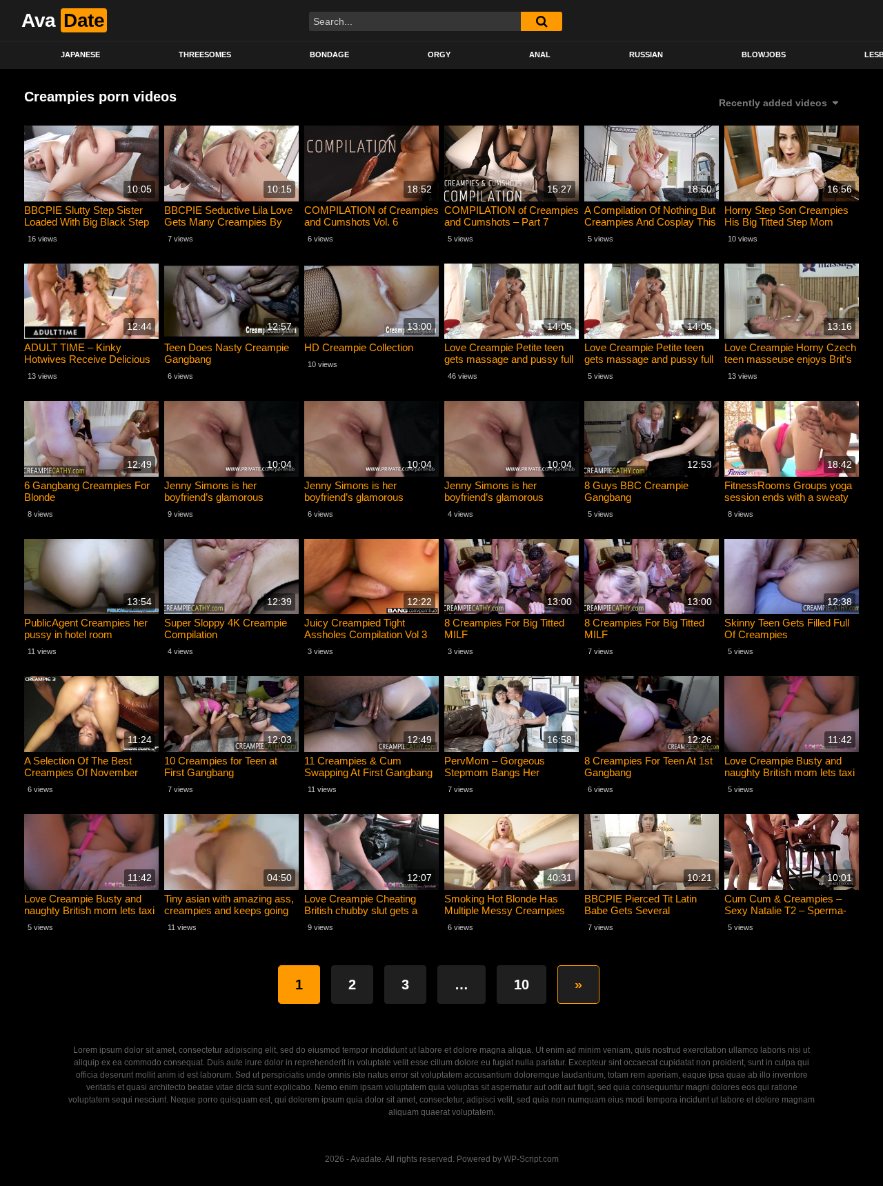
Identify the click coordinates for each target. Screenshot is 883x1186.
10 (521, 984)
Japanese (80, 54)
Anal (539, 54)
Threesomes (205, 54)
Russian (646, 54)
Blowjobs (764, 54)
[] (541, 21)
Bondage (329, 54)
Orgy (439, 54)
